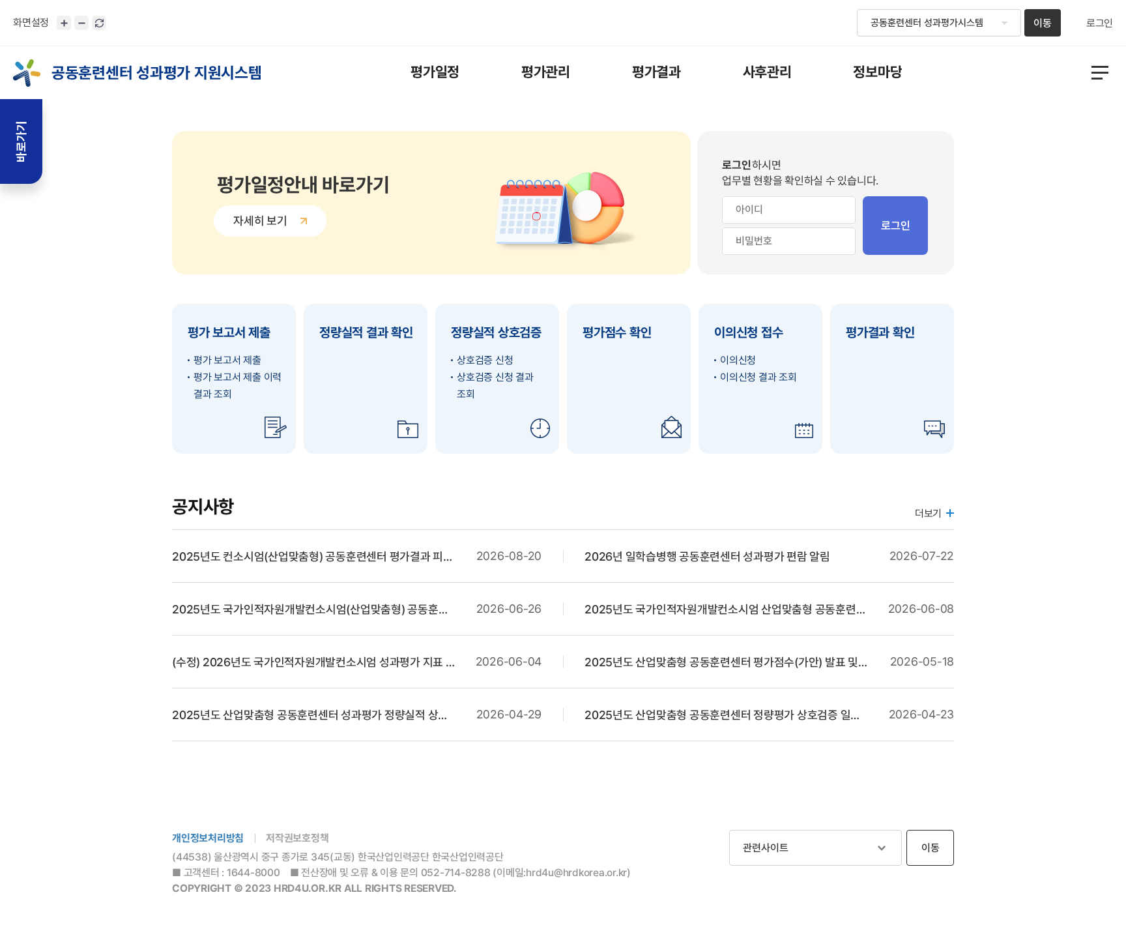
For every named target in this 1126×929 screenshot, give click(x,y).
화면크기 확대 (64, 23)
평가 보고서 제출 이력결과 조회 (238, 385)
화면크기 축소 (81, 23)
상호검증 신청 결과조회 (495, 385)
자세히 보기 (260, 221)
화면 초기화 (99, 23)
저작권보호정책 (297, 838)
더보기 (928, 513)
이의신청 (738, 360)
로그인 (1099, 23)
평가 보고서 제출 (227, 360)
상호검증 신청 (485, 360)
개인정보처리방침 (208, 838)
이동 (1042, 23)
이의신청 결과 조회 (758, 377)
